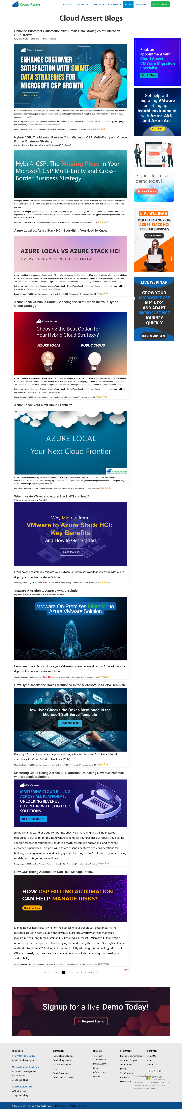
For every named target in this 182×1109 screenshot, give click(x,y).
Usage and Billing (20, 1079)
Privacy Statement (78, 1105)
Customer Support (128, 1060)
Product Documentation (131, 1056)
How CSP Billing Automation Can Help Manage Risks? (54, 872)
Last (96, 973)
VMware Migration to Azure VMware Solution (46, 590)
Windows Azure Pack (22, 1086)
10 (85, 973)
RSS (127, 970)
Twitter (154, 1071)
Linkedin (160, 1071)
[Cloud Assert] (26, 5)
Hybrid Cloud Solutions (63, 1056)
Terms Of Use (60, 1105)
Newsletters (125, 1081)
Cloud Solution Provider (63, 1077)
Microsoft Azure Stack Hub (25, 1067)
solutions (82, 4)
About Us (151, 1056)
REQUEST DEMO (160, 4)
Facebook (149, 1071)
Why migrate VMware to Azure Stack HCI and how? (51, 496)
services (98, 4)
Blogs (128, 4)
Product (66, 4)
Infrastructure (99, 1072)
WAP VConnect (19, 1091)
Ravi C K (47, 582)
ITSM (55, 1068)
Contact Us (152, 1064)
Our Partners (126, 1064)
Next (90, 973)
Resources (114, 4)
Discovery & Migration (63, 1064)
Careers (150, 1060)
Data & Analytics (100, 1063)
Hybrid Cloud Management (24, 1060)
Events (123, 1068)
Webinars (124, 1077)
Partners (141, 4)
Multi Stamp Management (24, 1071)
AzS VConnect (18, 1075)
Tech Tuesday (126, 1073)
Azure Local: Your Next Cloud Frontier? (43, 405)
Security (96, 1076)
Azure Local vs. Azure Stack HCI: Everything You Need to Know (60, 230)
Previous (46, 973)
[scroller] (177, 1105)
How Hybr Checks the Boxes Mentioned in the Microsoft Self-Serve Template (70, 685)
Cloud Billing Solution (62, 1060)
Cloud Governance (61, 1073)
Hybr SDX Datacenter (23, 1056)
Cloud (95, 1068)
